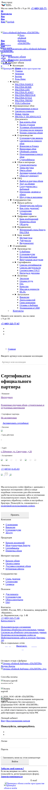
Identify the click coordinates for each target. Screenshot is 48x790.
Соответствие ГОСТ (30, 270)
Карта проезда (8, 620)
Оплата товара (13, 563)
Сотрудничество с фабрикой (28, 187)
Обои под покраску (29, 175)
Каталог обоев (16, 62)
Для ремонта (12, 594)
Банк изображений (29, 219)
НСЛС (23, 291)
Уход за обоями (27, 183)
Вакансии (24, 297)
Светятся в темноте (24, 111)
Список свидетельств (30, 267)
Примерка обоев (28, 221)
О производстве (25, 135)
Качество (24, 286)
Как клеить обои (28, 122)
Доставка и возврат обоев (18, 566)
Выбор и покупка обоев (31, 181)
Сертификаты (24, 262)
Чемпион (19, 73)
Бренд (16, 81)
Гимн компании (27, 302)
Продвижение (24, 227)
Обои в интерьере (26, 162)
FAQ (19, 178)
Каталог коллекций (15, 542)
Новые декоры (22, 114)
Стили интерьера (28, 165)
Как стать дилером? (29, 208)
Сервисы (10, 584)
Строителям (26, 211)
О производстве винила (31, 138)
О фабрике (25, 251)
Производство (24, 248)
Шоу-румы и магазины (31, 197)
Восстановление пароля (18, 720)
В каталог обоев (17, 56)
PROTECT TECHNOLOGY (28, 116)
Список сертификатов (30, 265)
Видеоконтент (27, 243)
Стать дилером (13, 578)
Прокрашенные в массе (26, 108)
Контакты (6, 13)
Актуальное (23, 294)
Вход (3, 720)
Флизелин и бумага (29, 146)
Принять (15, 514)
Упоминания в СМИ (30, 308)
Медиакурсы (26, 237)
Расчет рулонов (27, 124)
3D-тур (9, 532)
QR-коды (24, 224)
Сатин (18, 68)
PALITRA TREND (23, 100)
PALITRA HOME (23, 87)
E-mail (34, 780)
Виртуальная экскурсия (31, 259)
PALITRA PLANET (24, 92)
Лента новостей (27, 299)
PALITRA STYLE (23, 97)
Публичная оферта (15, 568)
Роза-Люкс (20, 79)
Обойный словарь (28, 151)
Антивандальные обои (31, 173)
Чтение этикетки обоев (31, 132)
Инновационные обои (23, 105)
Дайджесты (25, 240)
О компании (19, 245)
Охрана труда (26, 281)
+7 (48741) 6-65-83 (10, 469)
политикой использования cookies (18, 505)
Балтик (18, 76)
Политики (22, 275)
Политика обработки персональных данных (23, 629)
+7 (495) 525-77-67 (10, 323)
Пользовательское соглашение (16, 627)
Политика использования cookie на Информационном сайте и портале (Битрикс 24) (23, 638)
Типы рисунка (27, 167)
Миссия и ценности (29, 289)
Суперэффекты (27, 159)
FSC (22, 283)
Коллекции (18, 65)
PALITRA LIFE (22, 89)
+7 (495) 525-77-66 (10, 618)
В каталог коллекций (19, 59)
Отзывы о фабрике (29, 305)
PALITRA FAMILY (24, 84)
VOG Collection (22, 103)
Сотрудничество (22, 199)
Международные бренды (18, 545)
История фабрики (28, 257)
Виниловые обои (28, 148)
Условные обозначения (31, 127)
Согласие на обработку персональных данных (24, 632)
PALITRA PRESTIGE (25, 95)
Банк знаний (23, 235)
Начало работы (24, 202)
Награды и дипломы (30, 273)
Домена (19, 71)
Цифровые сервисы (26, 216)
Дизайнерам (26, 213)
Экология (24, 278)
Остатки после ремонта (31, 130)
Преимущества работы (31, 205)
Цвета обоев (26, 170)
